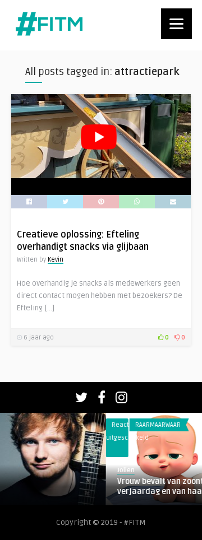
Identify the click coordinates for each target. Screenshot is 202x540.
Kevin (55, 259)
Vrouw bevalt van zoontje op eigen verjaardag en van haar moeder (98, 486)
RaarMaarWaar (75, 425)
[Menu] (176, 23)
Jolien (43, 470)
